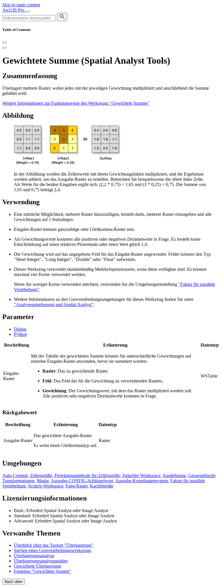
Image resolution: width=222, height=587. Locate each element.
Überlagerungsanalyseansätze (41, 560)
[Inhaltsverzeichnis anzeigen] (4, 48)
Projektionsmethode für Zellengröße (87, 475)
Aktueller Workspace (141, 475)
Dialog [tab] (20, 329)
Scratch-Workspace (45, 485)
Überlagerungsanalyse (34, 555)
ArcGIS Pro (13, 10)
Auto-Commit (15, 475)
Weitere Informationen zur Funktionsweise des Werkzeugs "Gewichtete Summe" (75, 103)
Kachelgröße (101, 485)
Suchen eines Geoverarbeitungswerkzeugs (52, 550)
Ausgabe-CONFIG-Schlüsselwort (82, 480)
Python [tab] (20, 334)
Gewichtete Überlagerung (37, 566)
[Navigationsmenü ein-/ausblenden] (27, 11)
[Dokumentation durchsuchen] (62, 17)
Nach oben (14, 581)
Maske (43, 480)
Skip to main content (21, 4)
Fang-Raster (77, 485)
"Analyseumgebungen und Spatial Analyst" (53, 304)
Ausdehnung (174, 475)
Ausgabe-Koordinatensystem (141, 480)
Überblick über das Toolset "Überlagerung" (53, 545)
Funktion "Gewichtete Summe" (42, 571)
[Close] (4, 42)
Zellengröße (41, 475)
